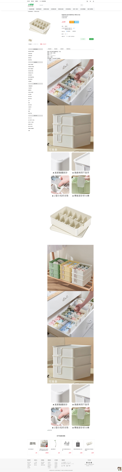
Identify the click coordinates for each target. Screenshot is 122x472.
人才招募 (35, 462)
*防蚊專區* (30, 88)
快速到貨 (49, 462)
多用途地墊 (30, 55)
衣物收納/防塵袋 (36, 11)
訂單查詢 (56, 462)
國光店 (32, 1)
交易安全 (28, 463)
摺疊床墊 (29, 90)
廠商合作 (35, 463)
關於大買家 (29, 462)
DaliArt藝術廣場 (43, 1)
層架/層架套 (30, 79)
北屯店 (28, 1)
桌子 (29, 100)
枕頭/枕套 (30, 96)
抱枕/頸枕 (30, 98)
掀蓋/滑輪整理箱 (31, 77)
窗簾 (29, 111)
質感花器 (29, 57)
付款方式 (49, 463)
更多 (73, 28)
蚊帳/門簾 (30, 113)
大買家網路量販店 (30, 11)
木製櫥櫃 (29, 81)
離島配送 (49, 466)
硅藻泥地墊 (30, 53)
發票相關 (56, 463)
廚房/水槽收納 (30, 68)
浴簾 (29, 130)
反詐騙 (28, 466)
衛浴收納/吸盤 (30, 70)
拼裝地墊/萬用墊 (31, 51)
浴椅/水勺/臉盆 (31, 122)
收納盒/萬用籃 (30, 64)
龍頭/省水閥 (30, 126)
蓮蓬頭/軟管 (30, 124)
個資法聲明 (42, 462)
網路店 (36, 1)
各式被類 (29, 94)
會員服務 (42, 463)
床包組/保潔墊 (30, 92)
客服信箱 (56, 466)
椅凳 (29, 102)
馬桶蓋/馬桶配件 (31, 128)
